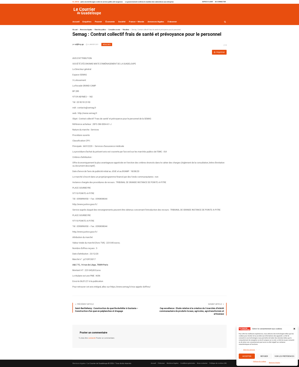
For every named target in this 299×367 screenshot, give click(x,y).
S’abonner (161, 363)
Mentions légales (274, 363)
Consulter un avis (114, 29)
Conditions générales (187, 363)
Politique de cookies (259, 361)
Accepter (246, 356)
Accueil (74, 29)
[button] (294, 329)
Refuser (264, 356)
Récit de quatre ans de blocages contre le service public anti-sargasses (89, 2)
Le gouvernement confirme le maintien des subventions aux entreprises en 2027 (144, 2)
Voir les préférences (284, 356)
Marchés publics (100, 29)
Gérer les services (249, 350)
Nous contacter (202, 363)
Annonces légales (86, 29)
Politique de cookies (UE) (218, 363)
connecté (92, 338)
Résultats (126, 29)
